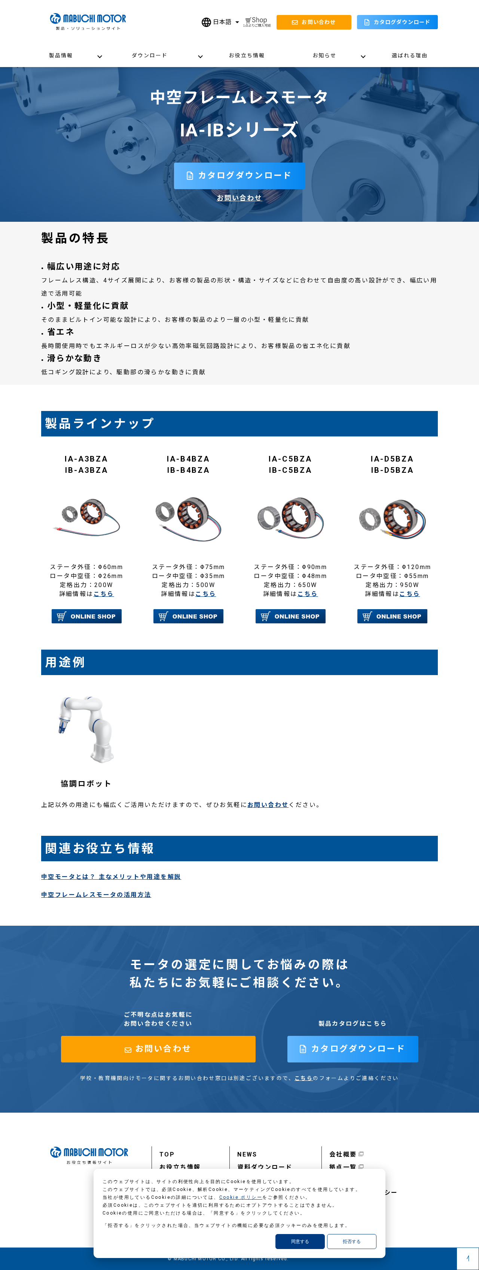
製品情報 (61, 55)
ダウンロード (150, 55)
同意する (300, 1241)
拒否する (352, 1241)
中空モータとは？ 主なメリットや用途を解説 (111, 876)
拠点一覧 (343, 1167)
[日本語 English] (220, 22)
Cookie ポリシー (240, 1197)
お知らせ (324, 55)
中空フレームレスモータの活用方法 (96, 894)
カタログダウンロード (402, 22)
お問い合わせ (239, 198)
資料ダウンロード (264, 1167)
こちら (104, 594)
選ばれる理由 (410, 55)
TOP (167, 1154)
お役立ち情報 (247, 55)
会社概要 (343, 1154)
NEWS (247, 1154)
